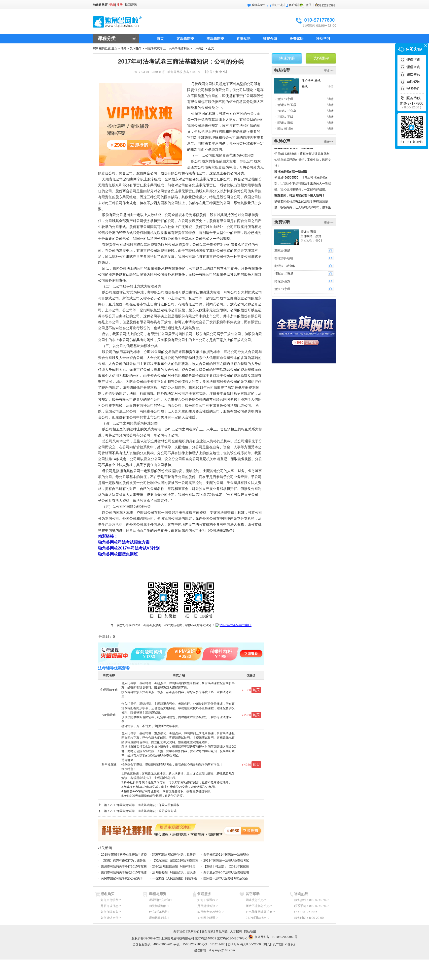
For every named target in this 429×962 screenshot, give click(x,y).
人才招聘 (236, 931)
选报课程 (321, 58)
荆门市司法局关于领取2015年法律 (124, 872)
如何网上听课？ (207, 918)
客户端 (293, 5)
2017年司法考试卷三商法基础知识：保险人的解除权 (144, 805)
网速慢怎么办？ (256, 900)
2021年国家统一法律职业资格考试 (226, 860)
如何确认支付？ (111, 918)
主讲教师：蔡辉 (310, 236)
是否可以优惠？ (111, 906)
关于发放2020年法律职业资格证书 (226, 872)
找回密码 (131, 4)
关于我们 (179, 931)
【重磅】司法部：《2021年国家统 (226, 866)
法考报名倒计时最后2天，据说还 (174, 872)
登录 (112, 4)
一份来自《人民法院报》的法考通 (174, 878)
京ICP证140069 (205, 938)
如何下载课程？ (207, 900)
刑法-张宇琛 (285, 99)
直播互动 (243, 38)
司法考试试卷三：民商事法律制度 (167, 48)
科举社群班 (109, 764)
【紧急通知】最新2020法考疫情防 (175, 860)
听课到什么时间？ (161, 900)
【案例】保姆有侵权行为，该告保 (123, 860)
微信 (309, 5)
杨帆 (305, 86)
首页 (160, 38)
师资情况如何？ (159, 906)
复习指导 (136, 48)
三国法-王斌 (285, 117)
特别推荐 (282, 70)
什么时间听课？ (159, 912)
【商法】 (199, 48)
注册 (120, 4)
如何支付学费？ (111, 900)
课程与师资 (157, 894)
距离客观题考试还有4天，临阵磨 (174, 854)
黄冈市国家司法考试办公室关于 (122, 878)
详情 (330, 86)
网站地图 (250, 931)
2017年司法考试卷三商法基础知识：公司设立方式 (143, 811)
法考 (124, 48)
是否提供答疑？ (207, 906)
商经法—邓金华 (284, 266)
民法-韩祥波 (285, 128)
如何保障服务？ (111, 912)
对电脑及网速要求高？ (261, 912)
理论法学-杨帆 (311, 80)
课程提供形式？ (159, 918)
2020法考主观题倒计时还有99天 (173, 866)
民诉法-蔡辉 (285, 123)
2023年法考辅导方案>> (235, 625)
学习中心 (278, 5)
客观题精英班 (109, 690)
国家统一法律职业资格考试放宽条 (225, 878)
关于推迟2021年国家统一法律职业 (226, 854)
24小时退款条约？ (258, 918)
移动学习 (323, 38)
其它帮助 (253, 894)
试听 (330, 99)
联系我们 (193, 931)
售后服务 (204, 894)
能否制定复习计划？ (210, 912)
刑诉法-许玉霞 (286, 105)
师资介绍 (270, 38)
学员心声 (282, 141)
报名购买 (107, 894)
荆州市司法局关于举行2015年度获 (124, 866)
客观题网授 (185, 38)
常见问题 (222, 931)
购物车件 (258, 5)
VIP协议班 (109, 715)
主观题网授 (215, 38)
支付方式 (208, 931)
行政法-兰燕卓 (286, 111)
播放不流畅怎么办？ (259, 906)
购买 (256, 690)
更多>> (328, 70)
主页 (114, 48)
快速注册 (287, 58)
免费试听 (297, 38)
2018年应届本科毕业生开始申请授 (124, 854)
